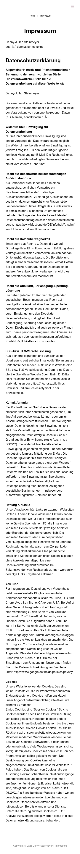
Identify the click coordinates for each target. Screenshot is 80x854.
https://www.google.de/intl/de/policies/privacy (43, 672)
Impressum (61, 845)
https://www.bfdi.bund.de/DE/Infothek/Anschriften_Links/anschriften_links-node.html (40, 226)
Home (32, 15)
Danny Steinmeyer (43, 845)
